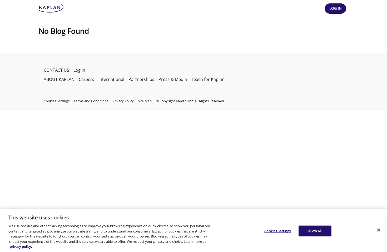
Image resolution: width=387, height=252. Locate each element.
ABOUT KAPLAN (59, 79)
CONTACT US (56, 70)
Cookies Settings (277, 230)
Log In (79, 70)
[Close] (378, 230)
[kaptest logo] (51, 8)
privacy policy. (21, 246)
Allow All (314, 230)
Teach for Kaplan (208, 79)
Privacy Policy (123, 101)
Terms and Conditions (91, 101)
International (111, 79)
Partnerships (141, 79)
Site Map (145, 101)
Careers (86, 79)
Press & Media (172, 79)
